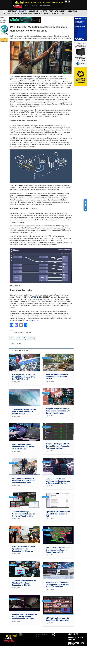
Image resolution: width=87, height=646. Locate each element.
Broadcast (21, 338)
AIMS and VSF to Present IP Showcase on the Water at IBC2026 (57, 376)
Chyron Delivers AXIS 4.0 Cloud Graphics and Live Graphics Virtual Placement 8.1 (58, 550)
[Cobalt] (80, 29)
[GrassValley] (4, 30)
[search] (50, 14)
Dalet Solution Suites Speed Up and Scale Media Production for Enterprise (23, 549)
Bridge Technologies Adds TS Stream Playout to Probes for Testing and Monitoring (58, 446)
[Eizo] (80, 54)
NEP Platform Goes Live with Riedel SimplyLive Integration (57, 619)
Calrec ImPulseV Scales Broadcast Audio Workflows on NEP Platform (23, 447)
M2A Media (35, 297)
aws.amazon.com (32, 320)
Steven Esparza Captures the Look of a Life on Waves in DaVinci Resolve (24, 411)
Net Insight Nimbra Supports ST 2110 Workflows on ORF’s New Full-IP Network (23, 377)
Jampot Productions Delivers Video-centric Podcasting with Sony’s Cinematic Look (58, 411)
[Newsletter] (4, 40)
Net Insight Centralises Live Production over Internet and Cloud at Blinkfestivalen (23, 480)
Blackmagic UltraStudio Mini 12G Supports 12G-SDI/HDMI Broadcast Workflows (57, 585)
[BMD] (25, 20)
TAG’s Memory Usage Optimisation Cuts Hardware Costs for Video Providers (23, 514)
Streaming (31, 338)
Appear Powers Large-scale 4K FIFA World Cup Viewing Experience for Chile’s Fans (24, 616)
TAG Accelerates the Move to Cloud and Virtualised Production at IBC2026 (24, 583)
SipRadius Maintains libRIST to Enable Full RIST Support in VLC (58, 514)
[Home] (4, 11)
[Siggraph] (80, 77)
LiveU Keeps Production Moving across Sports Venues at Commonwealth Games (58, 481)
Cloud (12, 338)
